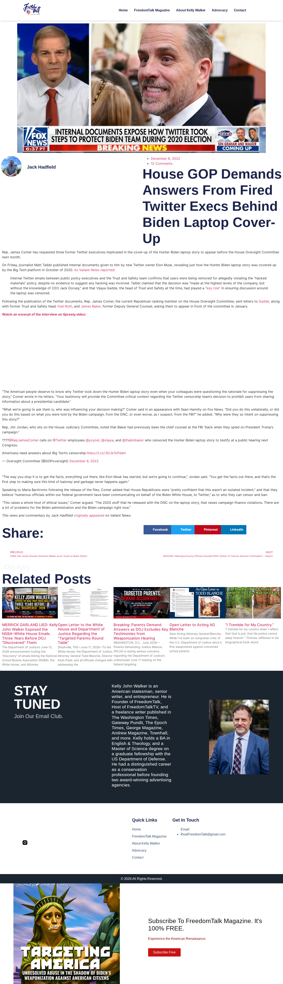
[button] (157, 529)
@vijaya (107, 440)
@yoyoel (92, 440)
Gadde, (264, 301)
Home (123, 10)
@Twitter (60, 440)
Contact (240, 10)
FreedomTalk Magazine (152, 10)
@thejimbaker (133, 440)
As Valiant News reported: (94, 270)
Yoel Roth (64, 306)
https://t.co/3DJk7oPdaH (106, 453)
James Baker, (91, 306)
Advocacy (219, 10)
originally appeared (89, 515)
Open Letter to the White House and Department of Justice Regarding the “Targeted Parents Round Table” (81, 634)
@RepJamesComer (24, 440)
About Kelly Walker (191, 10)
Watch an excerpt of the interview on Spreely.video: (44, 314)
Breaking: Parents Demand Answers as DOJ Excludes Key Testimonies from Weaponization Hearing (141, 631)
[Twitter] (33, 842)
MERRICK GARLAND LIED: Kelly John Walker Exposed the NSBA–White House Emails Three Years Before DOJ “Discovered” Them (30, 634)
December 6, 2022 (84, 461)
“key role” (212, 288)
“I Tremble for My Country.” (249, 625)
